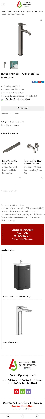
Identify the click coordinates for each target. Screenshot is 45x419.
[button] (41, 20)
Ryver (22, 12)
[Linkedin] (28, 391)
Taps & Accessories (13, 12)
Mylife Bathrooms (13, 125)
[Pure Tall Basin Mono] (22, 321)
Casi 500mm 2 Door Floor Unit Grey (16, 296)
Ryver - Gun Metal (31, 12)
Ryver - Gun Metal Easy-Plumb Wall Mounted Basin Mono (33, 163)
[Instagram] (22, 391)
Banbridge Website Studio (22, 406)
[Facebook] (16, 391)
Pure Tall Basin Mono (11, 342)
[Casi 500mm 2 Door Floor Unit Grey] (22, 275)
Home (3, 12)
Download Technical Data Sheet (17, 99)
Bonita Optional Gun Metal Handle (9, 162)
